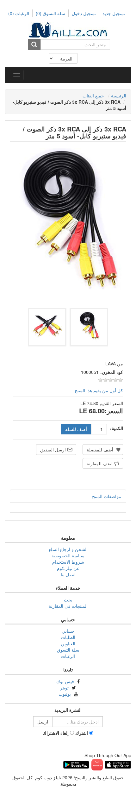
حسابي (68, 631)
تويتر (64, 687)
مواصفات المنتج (106, 496)
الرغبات (68, 656)
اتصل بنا (68, 574)
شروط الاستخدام (68, 562)
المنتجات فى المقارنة (68, 606)
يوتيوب (65, 694)
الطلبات (68, 637)
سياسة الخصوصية (68, 555)
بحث (68, 599)
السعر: (114, 410)
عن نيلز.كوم (68, 568)
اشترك (81, 733)
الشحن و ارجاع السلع (68, 549)
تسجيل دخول (84, 13)
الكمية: (116, 428)
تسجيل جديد (113, 13)
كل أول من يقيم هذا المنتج (99, 390)
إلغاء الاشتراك (56, 733)
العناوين (68, 643)
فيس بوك (65, 681)
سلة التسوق (50, 13)
